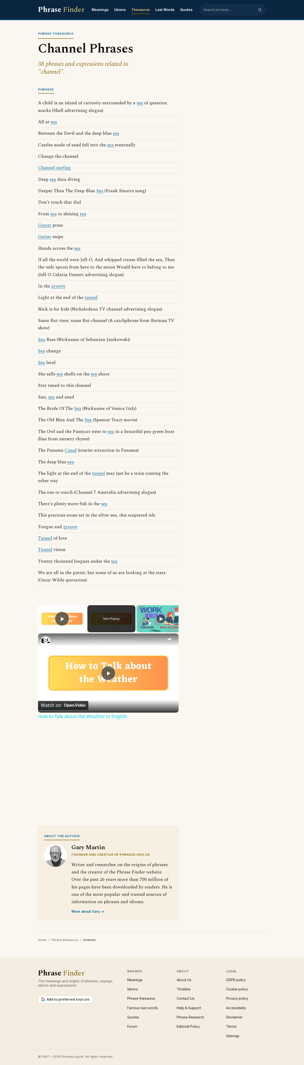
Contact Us (186, 998)
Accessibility (236, 1008)
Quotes (186, 10)
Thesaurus (140, 10)
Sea (99, 190)
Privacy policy (237, 998)
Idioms (120, 10)
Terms (231, 1026)
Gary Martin (88, 847)
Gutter (44, 225)
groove (58, 286)
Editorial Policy (188, 1026)
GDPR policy (236, 980)
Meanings (100, 10)
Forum (132, 1026)
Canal (71, 450)
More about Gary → (87, 911)
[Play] (161, 619)
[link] (45, 641)
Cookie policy (237, 989)
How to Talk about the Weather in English (95, 641)
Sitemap (232, 1036)
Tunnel (45, 538)
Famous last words (142, 1008)
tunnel (91, 297)
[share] (169, 639)
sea (140, 103)
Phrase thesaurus (65, 940)
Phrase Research (190, 1017)
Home (42, 940)
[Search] (260, 10)
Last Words (164, 10)
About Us (184, 980)
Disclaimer (234, 1017)
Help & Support (189, 1008)
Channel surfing (54, 167)
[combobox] (229, 9)
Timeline (183, 989)
